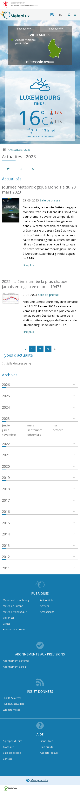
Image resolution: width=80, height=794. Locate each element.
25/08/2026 (24, 29)
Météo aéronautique (15, 612)
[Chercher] (69, 14)
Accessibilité (47, 612)
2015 (6, 523)
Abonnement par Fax (15, 666)
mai (55, 425)
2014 (6, 534)
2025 (6, 396)
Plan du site (47, 747)
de (60, 14)
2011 (6, 568)
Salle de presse (50, 200)
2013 (6, 545)
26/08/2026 (56, 29)
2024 (6, 407)
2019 (6, 477)
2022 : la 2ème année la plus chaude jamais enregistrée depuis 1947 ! (34, 284)
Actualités (16, 149)
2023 (27, 149)
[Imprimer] (21, 168)
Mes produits (39, 780)
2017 (6, 500)
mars (30, 425)
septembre (35, 430)
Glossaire (8, 747)
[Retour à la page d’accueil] (15, 17)
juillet (5, 430)
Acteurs (44, 606)
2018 (6, 489)
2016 (6, 511)
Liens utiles (46, 741)
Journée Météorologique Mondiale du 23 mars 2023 (39, 189)
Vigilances (9, 617)
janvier (6, 425)
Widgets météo (12, 709)
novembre (9, 434)
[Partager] (8, 168)
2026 (6, 384)
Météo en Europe (13, 606)
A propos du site (12, 741)
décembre (34, 434)
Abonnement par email (16, 660)
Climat (6, 623)
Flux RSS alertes (12, 698)
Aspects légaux (49, 752)
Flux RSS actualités (13, 703)
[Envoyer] (34, 168)
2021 (6, 455)
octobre (58, 430)
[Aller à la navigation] (75, 14)
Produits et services (14, 629)
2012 (6, 556)
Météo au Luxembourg (16, 600)
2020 (6, 466)
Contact (7, 758)
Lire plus (28, 265)
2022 (6, 443)
